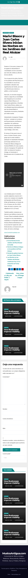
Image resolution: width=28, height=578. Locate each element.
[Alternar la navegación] (25, 22)
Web (4, 428)
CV (11, 57)
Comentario (6, 377)
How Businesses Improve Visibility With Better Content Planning (13, 314)
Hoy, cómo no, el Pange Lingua (19, 275)
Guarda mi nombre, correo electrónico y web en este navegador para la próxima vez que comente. (13, 443)
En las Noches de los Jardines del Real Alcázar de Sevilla (14, 242)
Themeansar (14, 570)
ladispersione (18, 316)
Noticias (11, 32)
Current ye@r (7, 453)
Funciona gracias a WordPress (8, 568)
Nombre (5, 409)
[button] (18, 22)
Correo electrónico (8, 418)
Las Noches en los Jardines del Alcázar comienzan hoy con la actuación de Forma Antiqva (13, 261)
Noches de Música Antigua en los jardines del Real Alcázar (15, 249)
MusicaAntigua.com (12, 7)
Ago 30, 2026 (8, 486)
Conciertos (5, 32)
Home (9, 574)
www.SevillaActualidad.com (12, 232)
